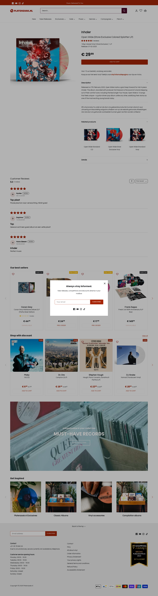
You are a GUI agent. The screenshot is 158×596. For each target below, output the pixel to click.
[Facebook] (74, 309)
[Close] (104, 283)
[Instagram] (81, 309)
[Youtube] (78, 309)
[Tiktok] (84, 309)
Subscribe (96, 302)
